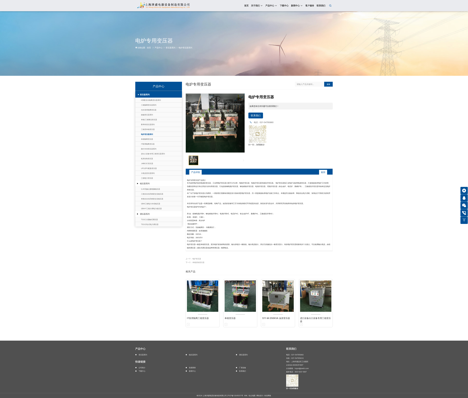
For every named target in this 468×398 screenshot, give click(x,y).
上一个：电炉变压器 (193, 259)
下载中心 (142, 371)
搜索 (328, 84)
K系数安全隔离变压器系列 (151, 100)
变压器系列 (170, 47)
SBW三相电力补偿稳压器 (150, 204)
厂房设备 (242, 368)
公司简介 (142, 368)
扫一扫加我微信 (292, 388)
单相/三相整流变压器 (149, 120)
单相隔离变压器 (147, 139)
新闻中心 (192, 371)
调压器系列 (145, 214)
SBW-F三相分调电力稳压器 (151, 208)
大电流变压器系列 (148, 173)
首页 (149, 47)
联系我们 (256, 115)
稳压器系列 (145, 183)
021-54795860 (266, 122)
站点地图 (252, 395)
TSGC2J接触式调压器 (149, 219)
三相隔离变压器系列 (148, 105)
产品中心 (158, 47)
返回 (323, 172)
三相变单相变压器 (148, 129)
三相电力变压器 (147, 178)
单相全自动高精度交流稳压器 (152, 199)
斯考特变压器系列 (148, 124)
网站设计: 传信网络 (263, 395)
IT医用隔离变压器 (148, 144)
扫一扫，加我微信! (256, 144)
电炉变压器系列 (185, 47)
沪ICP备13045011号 (235, 395)
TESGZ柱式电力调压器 (149, 224)
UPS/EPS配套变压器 (149, 168)
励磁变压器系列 (147, 115)
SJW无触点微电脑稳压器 (150, 189)
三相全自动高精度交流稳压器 (152, 194)
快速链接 (140, 361)
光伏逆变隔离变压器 (148, 110)
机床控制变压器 (147, 159)
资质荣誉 (192, 368)
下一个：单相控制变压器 (195, 262)
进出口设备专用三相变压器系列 (153, 154)
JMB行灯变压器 (147, 163)
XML (246, 395)
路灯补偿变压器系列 (148, 149)
